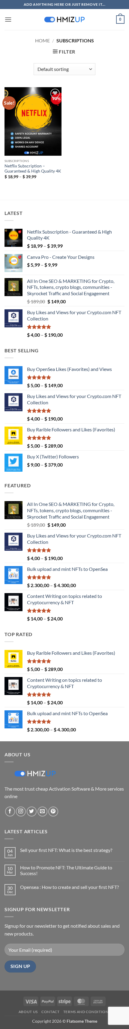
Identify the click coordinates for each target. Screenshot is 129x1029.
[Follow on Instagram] (21, 811)
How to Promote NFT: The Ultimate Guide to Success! (66, 870)
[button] (8, 19)
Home (42, 40)
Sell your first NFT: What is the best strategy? (66, 850)
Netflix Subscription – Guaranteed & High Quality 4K (32, 169)
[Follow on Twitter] (32, 811)
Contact (50, 1011)
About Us (28, 1011)
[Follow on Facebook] (10, 811)
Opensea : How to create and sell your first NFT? (69, 887)
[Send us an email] (42, 811)
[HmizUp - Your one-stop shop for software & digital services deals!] (64, 19)
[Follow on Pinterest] (53, 811)
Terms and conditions (86, 1011)
